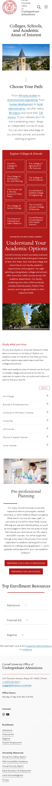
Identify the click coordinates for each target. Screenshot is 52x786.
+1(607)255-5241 (10, 681)
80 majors (15, 113)
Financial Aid (14, 620)
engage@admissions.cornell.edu (16, 685)
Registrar (12, 635)
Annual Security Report (13, 765)
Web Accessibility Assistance (15, 761)
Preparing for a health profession (26, 563)
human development (21, 104)
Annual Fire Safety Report (14, 756)
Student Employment (12, 742)
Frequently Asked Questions (38, 645)
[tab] (15, 166)
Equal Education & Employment (16, 770)
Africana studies (28, 95)
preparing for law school (26, 571)
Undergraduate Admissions (22, 666)
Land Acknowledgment (12, 775)
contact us (27, 649)
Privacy (5, 779)
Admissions (13, 605)
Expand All (44, 388)
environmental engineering (22, 100)
